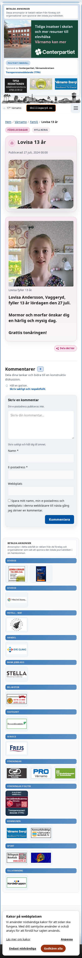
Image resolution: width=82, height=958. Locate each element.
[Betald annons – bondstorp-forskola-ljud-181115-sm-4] (16, 85)
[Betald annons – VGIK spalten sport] (41, 857)
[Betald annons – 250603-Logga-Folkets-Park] (16, 599)
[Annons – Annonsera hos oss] (41, 574)
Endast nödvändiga (22, 948)
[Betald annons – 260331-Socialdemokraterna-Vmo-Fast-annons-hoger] (17, 802)
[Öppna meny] (75, 108)
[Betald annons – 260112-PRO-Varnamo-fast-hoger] (41, 773)
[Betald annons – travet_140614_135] (16, 773)
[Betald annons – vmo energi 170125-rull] (16, 833)
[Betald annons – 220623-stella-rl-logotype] (16, 674)
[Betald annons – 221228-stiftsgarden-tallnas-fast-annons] (16, 624)
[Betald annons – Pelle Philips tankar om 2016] (66, 84)
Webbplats (15, 484)
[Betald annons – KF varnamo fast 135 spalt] (41, 833)
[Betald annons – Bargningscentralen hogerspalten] (16, 699)
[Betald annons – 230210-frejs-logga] (16, 748)
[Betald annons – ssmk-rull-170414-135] (16, 857)
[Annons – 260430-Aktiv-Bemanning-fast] (41, 84)
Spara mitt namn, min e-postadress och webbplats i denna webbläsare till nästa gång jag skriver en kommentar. (38, 505)
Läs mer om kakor (18, 939)
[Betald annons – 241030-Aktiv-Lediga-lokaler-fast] (16, 574)
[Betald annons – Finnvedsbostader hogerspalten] (16, 723)
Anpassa (67, 939)
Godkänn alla (53, 948)
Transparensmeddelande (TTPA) (23, 72)
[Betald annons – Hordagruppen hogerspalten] (16, 882)
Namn (13, 451)
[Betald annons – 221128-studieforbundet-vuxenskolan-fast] (65, 773)
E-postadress (18, 467)
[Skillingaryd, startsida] (41, 108)
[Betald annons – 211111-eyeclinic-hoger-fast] (16, 649)
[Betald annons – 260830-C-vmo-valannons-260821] (41, 39)
